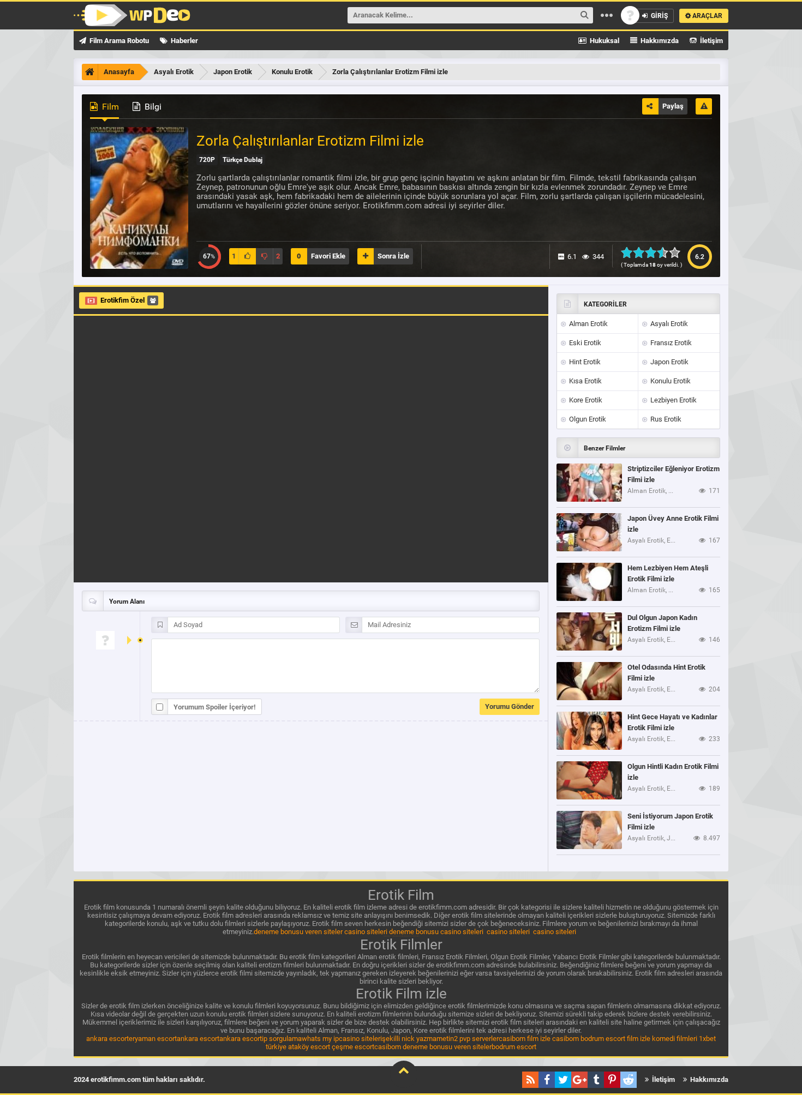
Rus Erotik (665, 419)
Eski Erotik (584, 343)
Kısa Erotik (584, 381)
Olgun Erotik (586, 419)
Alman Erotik (587, 324)
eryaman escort (153, 1038)
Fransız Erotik (670, 343)
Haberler (183, 41)
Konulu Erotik (670, 381)
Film (109, 106)
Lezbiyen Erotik (673, 400)
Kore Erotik (584, 400)
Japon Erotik (669, 362)
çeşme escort (353, 1047)
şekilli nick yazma (409, 1038)
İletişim (710, 41)
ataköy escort (309, 1047)
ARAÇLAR (706, 16)
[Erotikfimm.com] (132, 15)
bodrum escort (602, 1038)
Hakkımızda (659, 41)
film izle (538, 1038)
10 (678, 252)
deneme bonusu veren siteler (298, 932)
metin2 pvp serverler (467, 1038)
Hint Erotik (584, 362)
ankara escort (107, 1038)
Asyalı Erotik (668, 324)
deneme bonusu (414, 932)
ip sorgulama (282, 1038)
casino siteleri (365, 932)
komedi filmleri (674, 1038)
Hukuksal (603, 41)
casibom (512, 1038)
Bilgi (151, 106)
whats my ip (320, 1038)
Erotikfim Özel (122, 300)
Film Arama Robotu (118, 41)
